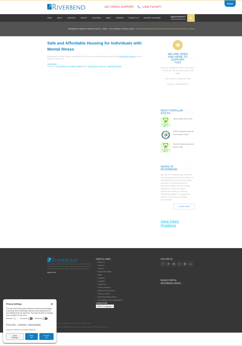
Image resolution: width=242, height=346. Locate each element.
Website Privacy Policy (106, 291)
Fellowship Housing (127, 56)
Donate (230, 4)
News (108, 18)
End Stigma (93, 66)
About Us (101, 262)
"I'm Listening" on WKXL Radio (69, 66)
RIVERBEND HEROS (171, 283)
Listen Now (52, 64)
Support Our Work (152, 18)
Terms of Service (104, 294)
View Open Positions (170, 223)
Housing (102, 66)
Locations (96, 18)
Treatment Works (114, 66)
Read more (51, 272)
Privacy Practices (104, 287)
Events (84, 18)
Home (49, 18)
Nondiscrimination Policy (107, 297)
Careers (120, 18)
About (59, 18)
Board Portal (169, 280)
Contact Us (134, 18)
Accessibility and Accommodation (110, 300)
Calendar (101, 278)
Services (71, 18)
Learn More (184, 206)
